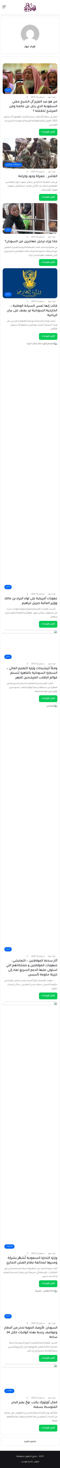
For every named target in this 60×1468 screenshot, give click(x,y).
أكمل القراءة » (48, 132)
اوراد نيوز (30, 46)
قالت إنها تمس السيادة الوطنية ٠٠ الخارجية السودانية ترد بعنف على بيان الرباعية (32, 311)
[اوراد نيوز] (30, 7)
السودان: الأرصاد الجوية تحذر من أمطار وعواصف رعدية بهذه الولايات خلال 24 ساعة (30, 1332)
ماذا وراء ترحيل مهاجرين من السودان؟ (31, 241)
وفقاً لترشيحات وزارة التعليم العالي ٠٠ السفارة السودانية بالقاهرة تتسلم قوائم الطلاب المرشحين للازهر (31, 673)
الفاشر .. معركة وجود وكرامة (37, 176)
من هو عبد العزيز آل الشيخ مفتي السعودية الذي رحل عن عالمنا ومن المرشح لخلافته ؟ (33, 106)
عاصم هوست (27, 1462)
